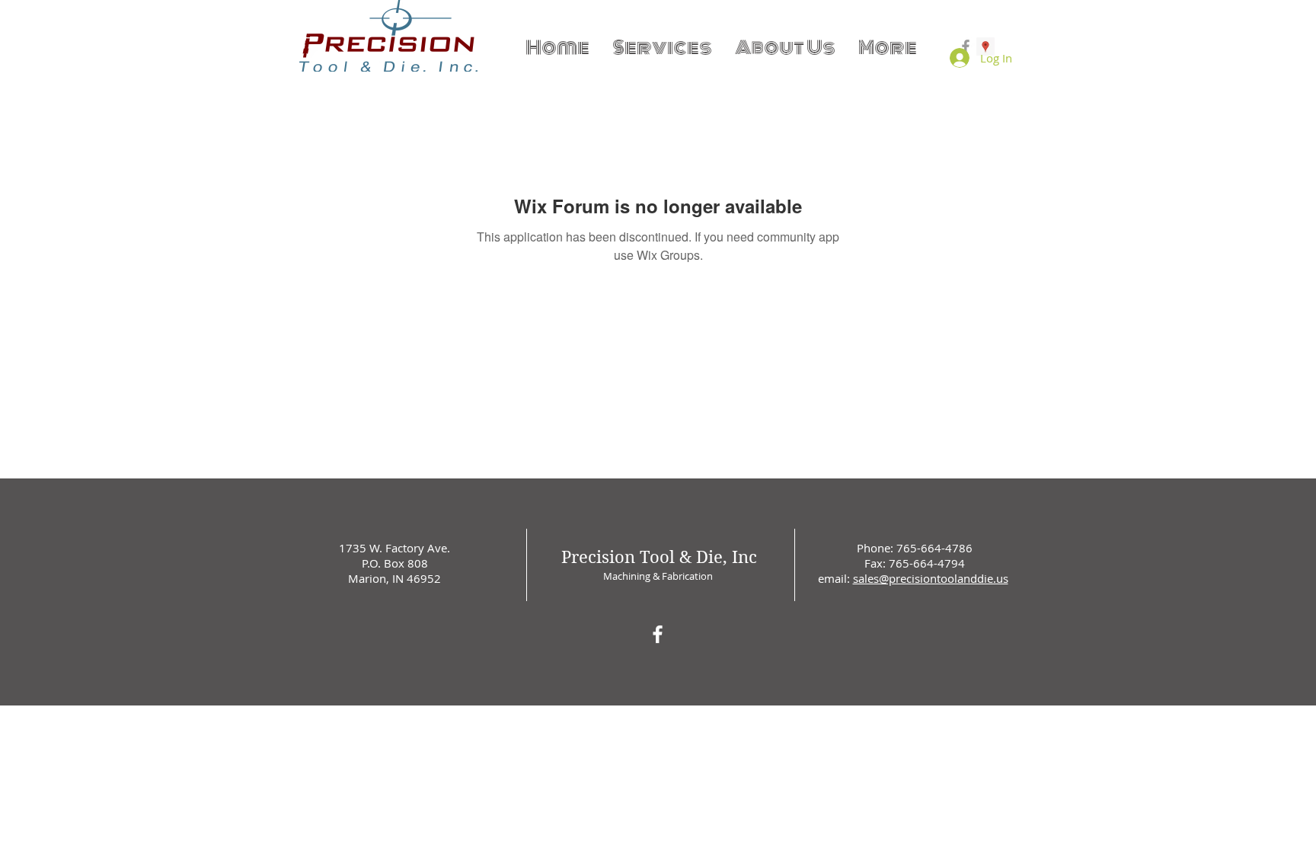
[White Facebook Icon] (657, 634)
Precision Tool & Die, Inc (659, 557)
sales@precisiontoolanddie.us (930, 578)
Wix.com (762, 709)
